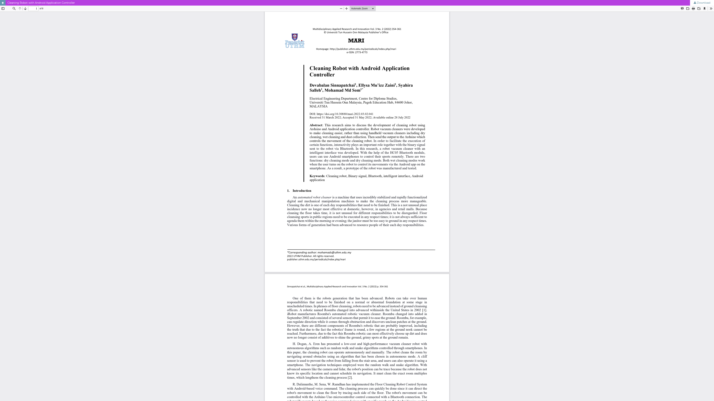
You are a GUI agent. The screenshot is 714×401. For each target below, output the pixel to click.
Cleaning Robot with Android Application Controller (41, 2)
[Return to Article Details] (3, 3)
